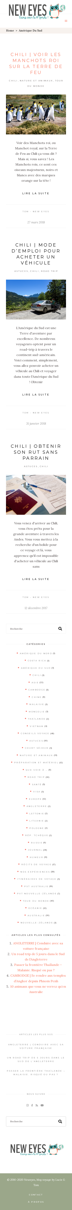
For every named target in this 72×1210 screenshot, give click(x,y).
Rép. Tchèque (37, 835)
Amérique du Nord (36, 653)
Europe (35, 799)
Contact (36, 1194)
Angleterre (37, 806)
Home (10, 30)
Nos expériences (35, 872)
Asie (35, 682)
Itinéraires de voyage (36, 879)
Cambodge (36, 689)
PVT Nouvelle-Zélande (37, 893)
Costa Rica (37, 660)
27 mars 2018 (36, 222)
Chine (37, 697)
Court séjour (37, 748)
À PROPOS (36, 1202)
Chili (13, 80)
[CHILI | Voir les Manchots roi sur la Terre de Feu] (36, 114)
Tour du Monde (36, 901)
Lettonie (36, 813)
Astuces (21, 271)
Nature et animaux (36, 80)
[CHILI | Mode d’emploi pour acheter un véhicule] (36, 300)
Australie (36, 915)
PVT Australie (36, 886)
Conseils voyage (35, 733)
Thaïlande (37, 719)
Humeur (36, 857)
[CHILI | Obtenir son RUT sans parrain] (36, 495)
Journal (35, 850)
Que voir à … (37, 770)
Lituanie (36, 820)
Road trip (49, 271)
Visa (36, 791)
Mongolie (37, 711)
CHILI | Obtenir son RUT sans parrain (36, 452)
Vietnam (37, 726)
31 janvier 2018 (36, 423)
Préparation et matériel (36, 762)
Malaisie (36, 704)
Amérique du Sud (36, 668)
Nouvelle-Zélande (37, 922)
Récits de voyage (36, 864)
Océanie (35, 908)
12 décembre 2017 (36, 608)
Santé (37, 784)
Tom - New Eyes (36, 211)
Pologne (36, 828)
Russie (37, 842)
